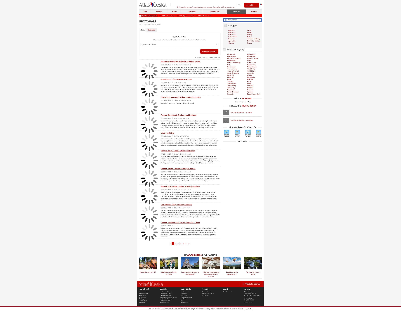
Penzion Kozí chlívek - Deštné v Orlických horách (180, 186)
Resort (249, 43)
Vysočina (250, 92)
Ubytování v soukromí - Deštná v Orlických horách (181, 97)
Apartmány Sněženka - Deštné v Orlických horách (180, 61)
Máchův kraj (251, 65)
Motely (249, 37)
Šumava (250, 90)
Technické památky (186, 297)
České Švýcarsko (233, 73)
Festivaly (141, 299)
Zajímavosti (192, 11)
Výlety (174, 11)
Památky (159, 11)
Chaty (249, 30)
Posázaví (250, 85)
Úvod (145, 11)
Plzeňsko (250, 79)
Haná (229, 79)
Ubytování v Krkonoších (166, 292)
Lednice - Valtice (252, 58)
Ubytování (236, 11)
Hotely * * (231, 30)
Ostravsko (250, 73)
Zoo (182, 300)
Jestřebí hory (231, 83)
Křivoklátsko (251, 56)
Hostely (249, 35)
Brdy (228, 65)
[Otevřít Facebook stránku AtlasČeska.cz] (242, 20)
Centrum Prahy (232, 69)
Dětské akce (142, 297)
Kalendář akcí (215, 11)
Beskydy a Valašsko (233, 58)
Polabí (249, 83)
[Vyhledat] (239, 4)
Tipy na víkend (206, 292)
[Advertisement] (243, 158)
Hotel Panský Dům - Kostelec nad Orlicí (176, 79)
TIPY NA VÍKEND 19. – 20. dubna (241, 120)
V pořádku (248, 309)
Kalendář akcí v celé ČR (148, 272)
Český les (230, 75)
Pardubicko (251, 77)
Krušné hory (251, 54)
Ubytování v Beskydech (166, 299)
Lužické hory (251, 62)
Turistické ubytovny (253, 39)
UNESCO (183, 299)
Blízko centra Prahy (233, 62)
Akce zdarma (142, 295)
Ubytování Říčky (167, 133)
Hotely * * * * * (232, 37)
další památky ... (185, 302)
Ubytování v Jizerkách (166, 295)
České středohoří (233, 71)
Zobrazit (209, 51)
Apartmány (232, 41)
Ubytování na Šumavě (166, 293)
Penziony (231, 39)
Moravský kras (252, 67)
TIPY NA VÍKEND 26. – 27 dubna (241, 112)
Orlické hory (251, 71)
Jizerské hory (231, 85)
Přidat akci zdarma (252, 284)
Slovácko (250, 88)
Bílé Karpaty (231, 60)
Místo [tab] (143, 30)
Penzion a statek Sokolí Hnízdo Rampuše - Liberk (180, 223)
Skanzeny (184, 295)
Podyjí (249, 81)
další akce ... (142, 302)
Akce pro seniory (143, 293)
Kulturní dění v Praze (208, 293)
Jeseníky (230, 81)
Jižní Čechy (231, 88)
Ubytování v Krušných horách (168, 297)
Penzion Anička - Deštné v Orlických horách (178, 169)
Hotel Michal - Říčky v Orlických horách (176, 205)
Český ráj (230, 77)
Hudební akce (143, 300)
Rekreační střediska (253, 41)
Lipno (249, 60)
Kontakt (254, 11)
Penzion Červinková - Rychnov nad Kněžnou (178, 115)
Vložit (250, 5)
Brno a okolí (231, 67)
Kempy (249, 32)
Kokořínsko (231, 90)
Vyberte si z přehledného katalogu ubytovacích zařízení (211, 274)
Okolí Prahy (251, 69)
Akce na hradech (143, 292)
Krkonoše (230, 94)
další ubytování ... (165, 302)
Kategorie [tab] (151, 30)
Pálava (249, 75)
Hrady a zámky (185, 292)
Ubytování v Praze (165, 300)
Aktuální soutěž (227, 292)
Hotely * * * (231, 32)
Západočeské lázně (253, 94)
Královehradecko (233, 92)
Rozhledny (184, 293)
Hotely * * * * (232, 35)
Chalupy (231, 43)
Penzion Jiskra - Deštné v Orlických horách (178, 151)
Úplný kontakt (248, 303)
